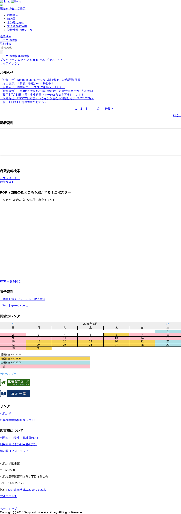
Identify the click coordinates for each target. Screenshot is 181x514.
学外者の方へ (15, 22)
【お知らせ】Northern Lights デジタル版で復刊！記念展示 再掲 (40, 79)
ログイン (23, 59)
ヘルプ (44, 59)
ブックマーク (8, 59)
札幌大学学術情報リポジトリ (18, 420)
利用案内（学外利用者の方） (18, 444)
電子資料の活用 (17, 26)
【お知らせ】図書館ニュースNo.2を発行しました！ (32, 87)
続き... (177, 115)
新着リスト (7, 181)
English (34, 59)
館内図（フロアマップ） (15, 450)
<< (13, 324)
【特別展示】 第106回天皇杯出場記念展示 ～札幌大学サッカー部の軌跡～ (48, 90)
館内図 (11, 18)
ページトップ (8, 508)
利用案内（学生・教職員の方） (20, 437)
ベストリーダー (10, 178)
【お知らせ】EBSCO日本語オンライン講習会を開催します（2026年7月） (47, 98)
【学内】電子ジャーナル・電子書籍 (22, 299)
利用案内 (12, 14)
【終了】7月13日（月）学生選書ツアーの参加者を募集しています (42, 94)
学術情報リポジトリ (20, 29)
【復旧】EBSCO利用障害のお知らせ (23, 102)
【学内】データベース (14, 305)
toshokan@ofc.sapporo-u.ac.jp (27, 489)
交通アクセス (8, 496)
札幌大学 (5, 413)
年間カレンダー (8, 373)
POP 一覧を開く (10, 281)
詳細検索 (5, 43)
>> (168, 324)
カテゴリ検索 (8, 40)
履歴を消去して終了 (12, 8)
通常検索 (5, 36)
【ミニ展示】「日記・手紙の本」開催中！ (27, 83)
